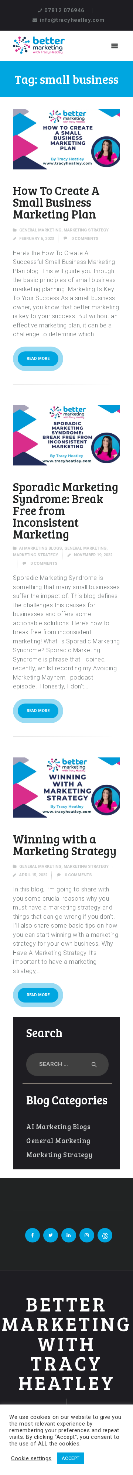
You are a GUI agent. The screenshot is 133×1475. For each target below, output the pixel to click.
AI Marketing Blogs (40, 548)
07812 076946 (64, 10)
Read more (38, 358)
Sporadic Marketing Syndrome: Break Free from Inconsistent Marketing (65, 510)
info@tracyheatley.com (72, 20)
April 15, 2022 (33, 875)
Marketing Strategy (86, 230)
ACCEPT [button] (71, 1458)
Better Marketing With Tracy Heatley (67, 1343)
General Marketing (40, 230)
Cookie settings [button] (31, 1458)
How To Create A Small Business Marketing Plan (56, 202)
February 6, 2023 (36, 238)
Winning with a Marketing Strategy (64, 845)
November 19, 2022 (93, 555)
